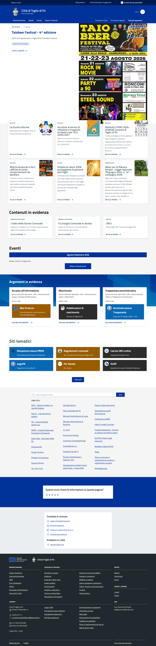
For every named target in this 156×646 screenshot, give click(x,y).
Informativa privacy (86, 611)
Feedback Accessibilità (87, 621)
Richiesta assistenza (51, 617)
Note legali (83, 614)
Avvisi (116, 579)
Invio (120, 394)
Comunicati (118, 576)
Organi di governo (15, 573)
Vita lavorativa (84, 593)
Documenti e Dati (15, 593)
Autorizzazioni (49, 586)
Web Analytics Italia (86, 628)
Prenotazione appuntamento (54, 611)
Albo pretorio (80, 2)
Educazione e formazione (53, 596)
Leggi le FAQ (48, 607)
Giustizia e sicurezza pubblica (89, 573)
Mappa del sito (14, 643)
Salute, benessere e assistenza (90, 583)
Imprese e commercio (87, 576)
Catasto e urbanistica (52, 590)
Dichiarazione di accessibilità (89, 617)
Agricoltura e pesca (51, 573)
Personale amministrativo (18, 590)
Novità (31, 20)
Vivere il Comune (51, 20)
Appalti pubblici (49, 583)
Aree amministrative (16, 576)
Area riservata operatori (123, 643)
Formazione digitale (118, 20)
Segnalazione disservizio (53, 614)
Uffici (11, 579)
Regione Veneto (16, 2)
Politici (11, 586)
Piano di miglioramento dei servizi (91, 624)
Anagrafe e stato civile (52, 579)
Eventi (116, 595)
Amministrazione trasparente (89, 607)
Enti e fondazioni (15, 583)
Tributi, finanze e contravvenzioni (91, 586)
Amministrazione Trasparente (100, 2)
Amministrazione (19, 20)
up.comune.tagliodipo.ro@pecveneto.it (26, 617)
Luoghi (116, 592)
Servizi (39, 20)
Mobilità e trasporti (86, 579)
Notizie (116, 573)
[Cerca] (142, 12)
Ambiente (47, 576)
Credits (26, 643)
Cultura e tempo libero (52, 593)
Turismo (82, 590)
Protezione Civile (101, 20)
